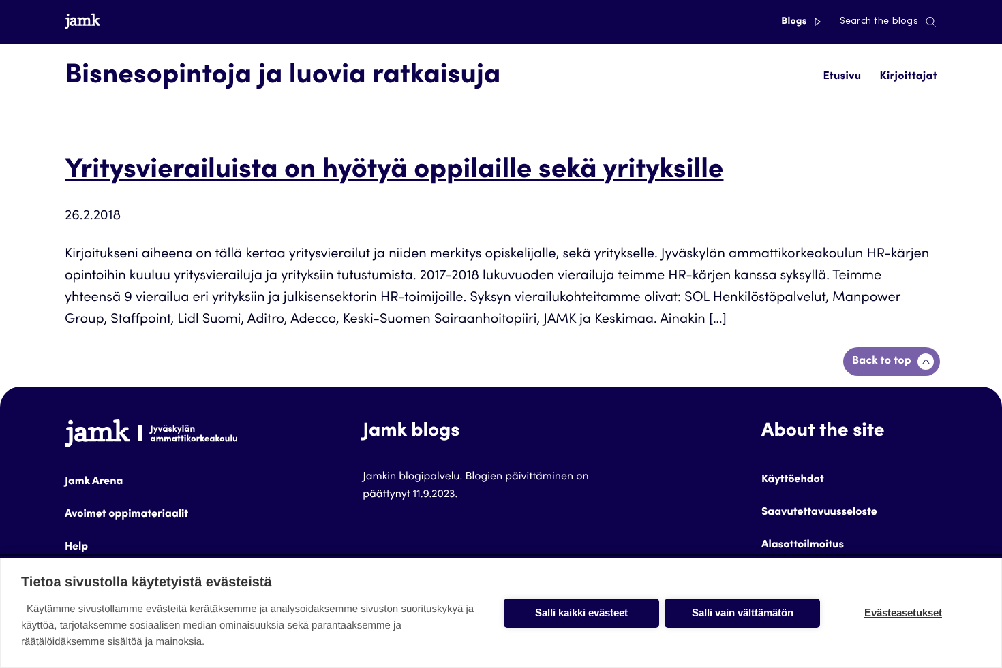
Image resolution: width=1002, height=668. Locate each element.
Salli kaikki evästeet (581, 612)
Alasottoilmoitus (802, 545)
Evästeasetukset (903, 612)
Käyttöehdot (792, 480)
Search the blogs (879, 22)
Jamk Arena (94, 482)
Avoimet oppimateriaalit (126, 514)
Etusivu (842, 76)
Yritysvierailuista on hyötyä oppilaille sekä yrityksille (394, 171)
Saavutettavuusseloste (819, 512)
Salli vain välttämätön (742, 612)
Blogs (795, 22)
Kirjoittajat (908, 76)
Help (76, 547)
